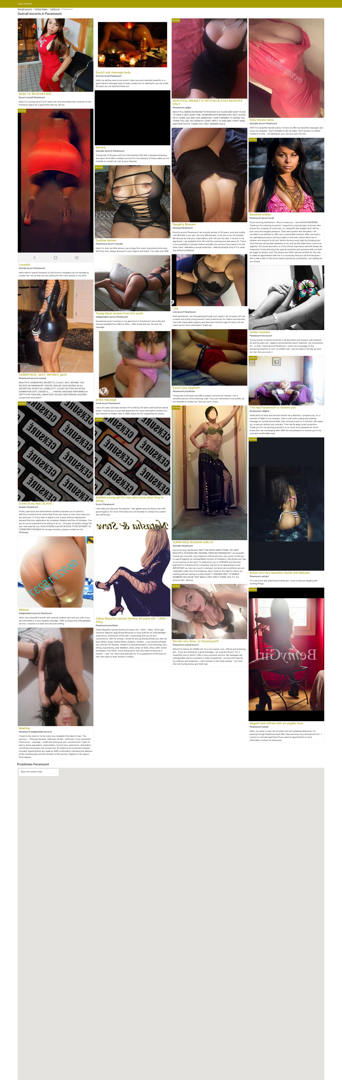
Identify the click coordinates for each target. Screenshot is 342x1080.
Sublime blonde (106, 240)
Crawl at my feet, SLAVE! (35, 503)
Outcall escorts (25, 9)
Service (101, 147)
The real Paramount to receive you (273, 407)
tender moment (260, 332)
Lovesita (24, 264)
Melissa (24, 609)
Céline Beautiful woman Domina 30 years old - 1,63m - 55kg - (132, 620)
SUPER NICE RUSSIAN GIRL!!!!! (193, 542)
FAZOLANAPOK (25, 4)
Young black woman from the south (119, 313)
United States (41, 9)
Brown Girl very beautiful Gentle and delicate (279, 572)
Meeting (24, 728)
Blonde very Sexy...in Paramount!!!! (196, 641)
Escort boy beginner (186, 387)
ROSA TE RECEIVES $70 (35, 94)
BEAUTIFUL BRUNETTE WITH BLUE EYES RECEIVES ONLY (207, 102)
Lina (175, 308)
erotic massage (106, 399)
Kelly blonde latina (262, 120)
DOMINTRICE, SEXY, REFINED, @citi (43, 374)
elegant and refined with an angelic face (276, 723)
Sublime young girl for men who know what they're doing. (130, 499)
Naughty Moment (184, 224)
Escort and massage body (113, 72)
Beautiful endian (260, 214)
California (54, 9)
